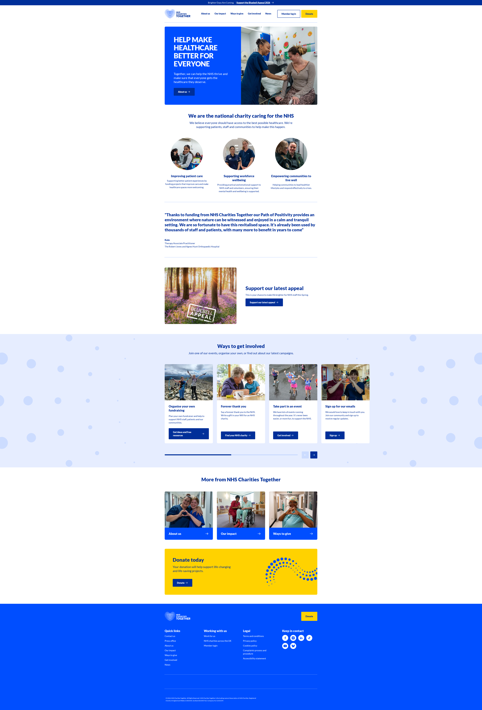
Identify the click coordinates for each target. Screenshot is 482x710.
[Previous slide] (305, 454)
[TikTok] (309, 638)
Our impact (220, 13)
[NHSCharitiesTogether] (177, 13)
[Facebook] (285, 638)
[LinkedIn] (301, 638)
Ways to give (236, 13)
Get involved (254, 13)
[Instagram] (293, 638)
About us (205, 13)
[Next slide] (313, 454)
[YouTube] (285, 646)
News (268, 13)
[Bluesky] (293, 646)
